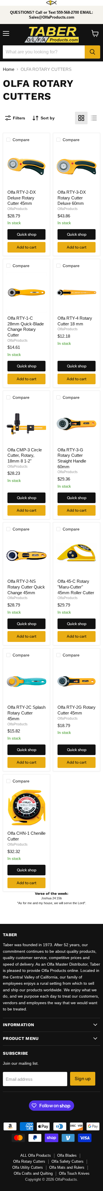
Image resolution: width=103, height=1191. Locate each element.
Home (8, 69)
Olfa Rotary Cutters (29, 1161)
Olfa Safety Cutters (68, 1161)
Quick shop (26, 234)
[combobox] (44, 52)
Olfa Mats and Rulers (66, 1167)
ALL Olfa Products (35, 1155)
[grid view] (81, 118)
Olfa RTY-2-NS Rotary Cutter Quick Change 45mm (26, 587)
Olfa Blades (67, 1155)
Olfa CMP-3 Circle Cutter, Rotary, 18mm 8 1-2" (24, 455)
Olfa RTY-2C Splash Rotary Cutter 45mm (26, 713)
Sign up (83, 1078)
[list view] (94, 118)
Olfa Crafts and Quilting (33, 1173)
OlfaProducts (17, 209)
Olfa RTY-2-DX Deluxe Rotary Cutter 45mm (21, 198)
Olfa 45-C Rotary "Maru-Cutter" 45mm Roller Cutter (76, 587)
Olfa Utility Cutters (27, 1167)
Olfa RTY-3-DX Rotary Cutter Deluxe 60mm (72, 198)
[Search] (92, 52)
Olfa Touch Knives (74, 1173)
